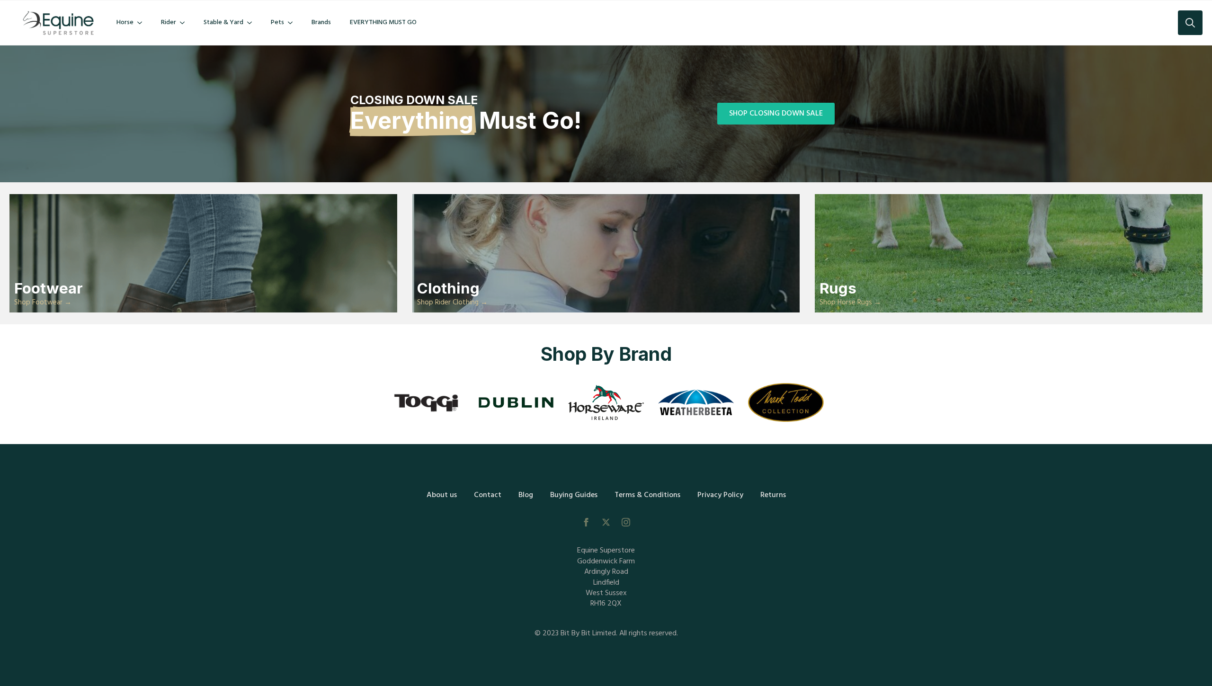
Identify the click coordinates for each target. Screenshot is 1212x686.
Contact (487, 495)
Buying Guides (573, 495)
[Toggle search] (1190, 22)
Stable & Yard (223, 22)
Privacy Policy (720, 495)
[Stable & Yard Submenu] (252, 23)
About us (442, 495)
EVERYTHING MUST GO (383, 22)
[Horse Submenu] (143, 23)
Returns (773, 495)
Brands (321, 22)
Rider (168, 22)
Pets (277, 22)
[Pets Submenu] (293, 23)
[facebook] (586, 522)
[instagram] (626, 522)
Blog (525, 495)
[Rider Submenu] (185, 23)
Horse (125, 22)
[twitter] (606, 522)
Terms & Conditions (647, 495)
